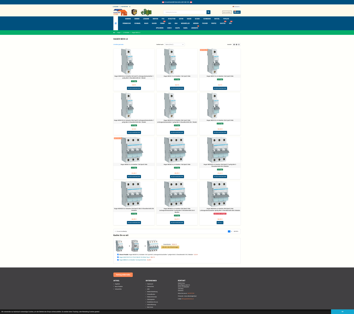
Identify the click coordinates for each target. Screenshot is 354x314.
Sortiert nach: (160, 44)
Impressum (150, 284)
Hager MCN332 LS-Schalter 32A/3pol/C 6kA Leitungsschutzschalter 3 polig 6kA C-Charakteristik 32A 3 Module (177, 210)
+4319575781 (190, 293)
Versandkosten (151, 294)
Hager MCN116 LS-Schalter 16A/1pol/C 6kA (220, 76)
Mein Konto (150, 307)
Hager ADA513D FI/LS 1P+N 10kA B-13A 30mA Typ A (134, 257)
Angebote (117, 284)
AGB (148, 289)
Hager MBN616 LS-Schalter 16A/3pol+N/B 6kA (132, 260)
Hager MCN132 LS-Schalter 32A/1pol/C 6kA (220, 120)
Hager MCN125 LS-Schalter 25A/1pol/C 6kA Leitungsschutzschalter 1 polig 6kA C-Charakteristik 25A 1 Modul (177, 121)
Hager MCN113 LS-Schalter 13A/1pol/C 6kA (177, 76)
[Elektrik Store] (132, 12)
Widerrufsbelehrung (152, 291)
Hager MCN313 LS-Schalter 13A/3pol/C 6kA (134, 164)
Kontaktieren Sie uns (152, 302)
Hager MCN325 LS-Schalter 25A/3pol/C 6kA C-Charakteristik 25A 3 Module (134, 209)
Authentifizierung (151, 304)
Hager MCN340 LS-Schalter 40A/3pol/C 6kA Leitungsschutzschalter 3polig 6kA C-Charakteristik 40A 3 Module (220, 209)
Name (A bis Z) (169, 44)
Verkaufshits (118, 289)
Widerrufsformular (152, 297)
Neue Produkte (119, 286)
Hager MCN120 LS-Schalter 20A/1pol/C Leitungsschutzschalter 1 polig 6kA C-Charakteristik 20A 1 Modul (134, 121)
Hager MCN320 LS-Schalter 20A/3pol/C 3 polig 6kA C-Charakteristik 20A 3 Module (220, 165)
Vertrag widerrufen (123, 275)
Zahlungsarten (151, 299)
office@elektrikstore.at (188, 299)
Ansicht (229, 44)
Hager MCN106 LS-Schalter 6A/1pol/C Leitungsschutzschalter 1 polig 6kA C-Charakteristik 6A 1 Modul (134, 77)
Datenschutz (150, 286)
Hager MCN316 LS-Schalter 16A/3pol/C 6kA (177, 164)
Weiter (236, 231)
